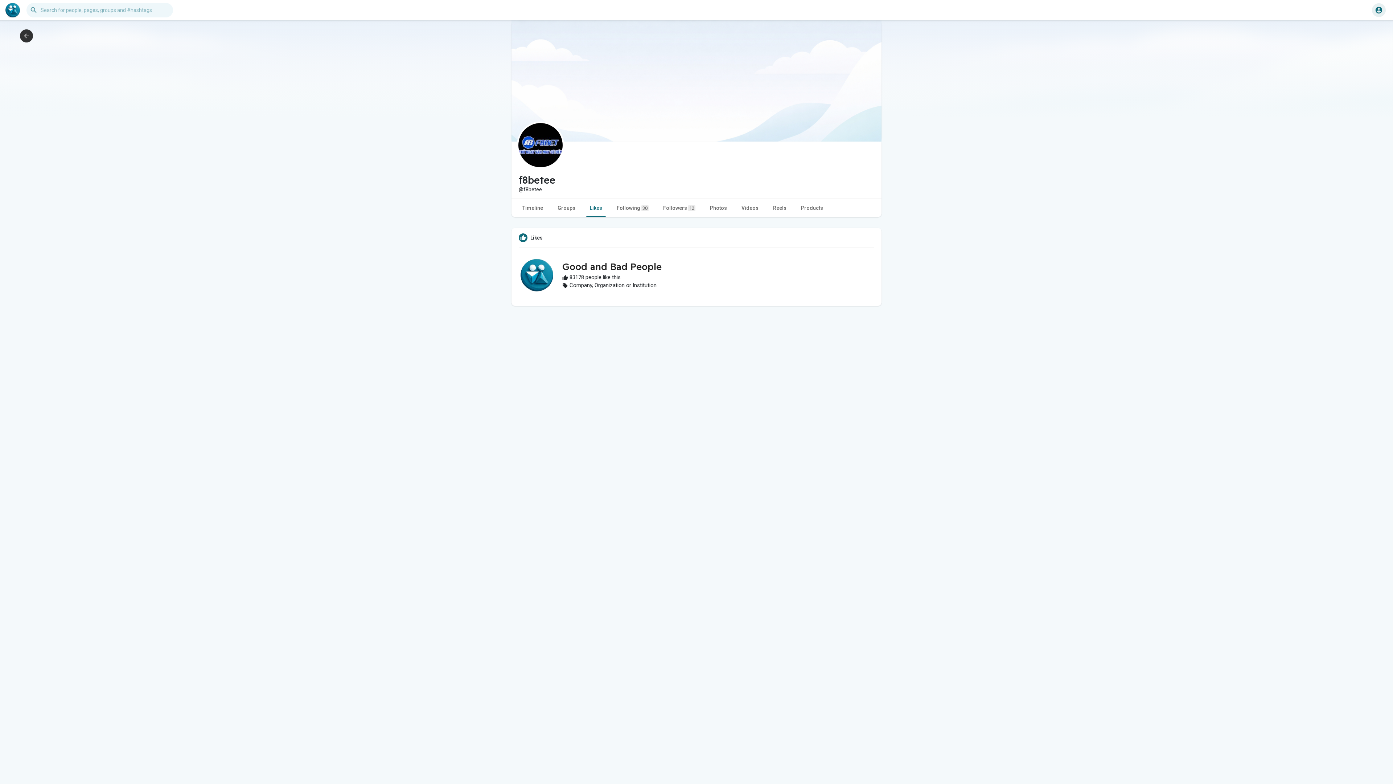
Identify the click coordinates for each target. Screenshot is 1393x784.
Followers (678, 208)
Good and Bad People (612, 267)
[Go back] (26, 35)
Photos (718, 208)
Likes (596, 208)
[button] (1379, 10)
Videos (750, 208)
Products (812, 208)
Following (632, 208)
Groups (566, 208)
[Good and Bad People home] (12, 10)
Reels (779, 208)
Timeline (532, 208)
